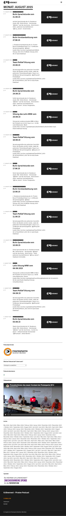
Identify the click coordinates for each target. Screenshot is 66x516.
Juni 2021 (21, 440)
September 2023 (38, 433)
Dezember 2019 (25, 442)
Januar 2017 (23, 452)
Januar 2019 (57, 444)
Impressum (6, 501)
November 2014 (18, 460)
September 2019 (55, 442)
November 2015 (30, 456)
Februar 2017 (14, 452)
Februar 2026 (29, 425)
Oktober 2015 (41, 456)
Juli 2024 (10, 431)
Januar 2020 (16, 442)
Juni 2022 (37, 437)
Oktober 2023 (29, 433)
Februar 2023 (33, 435)
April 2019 (34, 444)
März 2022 (57, 437)
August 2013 (31, 464)
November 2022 (8, 437)
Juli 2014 (55, 460)
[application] (33, 399)
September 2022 (28, 437)
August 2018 (48, 446)
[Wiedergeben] (5, 415)
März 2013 (7, 466)
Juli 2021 (14, 440)
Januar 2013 (23, 466)
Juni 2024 (17, 431)
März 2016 (52, 454)
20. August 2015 (8, 111)
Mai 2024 (23, 431)
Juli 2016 (25, 454)
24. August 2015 (8, 88)
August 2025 (28, 427)
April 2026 (13, 425)
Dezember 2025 (46, 425)
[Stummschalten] (58, 415)
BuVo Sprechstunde (18, 11)
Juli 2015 (10, 458)
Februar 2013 (15, 466)
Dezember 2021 (25, 439)
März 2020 (56, 440)
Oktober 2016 (52, 452)
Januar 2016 (11, 456)
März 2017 (7, 452)
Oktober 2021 (46, 439)
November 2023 (18, 433)
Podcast (15, 60)
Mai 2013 (51, 464)
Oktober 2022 (18, 437)
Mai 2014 (10, 462)
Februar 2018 (32, 448)
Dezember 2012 (32, 466)
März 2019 (41, 444)
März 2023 (24, 435)
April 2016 (45, 454)
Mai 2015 (23, 458)
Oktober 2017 (11, 450)
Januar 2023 (41, 435)
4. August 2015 (7, 288)
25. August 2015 (8, 60)
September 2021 (55, 439)
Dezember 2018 (8, 446)
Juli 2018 (55, 446)
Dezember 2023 (8, 433)
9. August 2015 (7, 263)
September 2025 (18, 427)
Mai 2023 (10, 435)
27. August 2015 (8, 35)
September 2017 (21, 450)
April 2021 (34, 440)
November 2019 (36, 442)
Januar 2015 (53, 458)
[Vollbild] (60, 415)
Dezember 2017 (50, 448)
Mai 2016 (38, 454)
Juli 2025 (35, 427)
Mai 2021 (27, 440)
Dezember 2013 (50, 462)
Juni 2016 (31, 454)
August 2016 (18, 454)
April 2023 (17, 435)
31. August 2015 (8, 11)
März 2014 (24, 462)
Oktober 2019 (46, 442)
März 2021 (41, 440)
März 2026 (20, 425)
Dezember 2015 (20, 456)
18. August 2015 (8, 134)
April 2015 (30, 458)
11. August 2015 (8, 211)
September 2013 (21, 464)
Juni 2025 (42, 427)
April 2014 (17, 462)
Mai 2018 (10, 448)
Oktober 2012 (53, 466)
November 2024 (29, 429)
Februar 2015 (45, 458)
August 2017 (30, 450)
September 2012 (8, 468)
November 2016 (42, 452)
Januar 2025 (20, 429)
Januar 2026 (37, 425)
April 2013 (58, 464)
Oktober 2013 (12, 464)
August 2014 (48, 460)
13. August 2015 (8, 186)
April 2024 (30, 431)
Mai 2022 (43, 437)
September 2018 (38, 446)
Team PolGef (16, 134)
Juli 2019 (14, 444)
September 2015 (50, 456)
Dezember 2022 (50, 435)
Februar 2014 (33, 462)
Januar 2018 (40, 448)
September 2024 (49, 429)
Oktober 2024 (39, 429)
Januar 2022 (16, 439)
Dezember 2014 (8, 460)
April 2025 (55, 427)
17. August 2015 (8, 163)
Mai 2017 (50, 450)
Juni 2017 (44, 450)
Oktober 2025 (8, 427)
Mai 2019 (27, 444)
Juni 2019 (21, 444)
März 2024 (38, 431)
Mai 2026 (6, 425)
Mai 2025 (48, 427)
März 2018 (24, 448)
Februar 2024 (46, 431)
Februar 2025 (11, 429)
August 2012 (18, 468)
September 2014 (38, 460)
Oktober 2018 (28, 446)
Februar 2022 (7, 439)
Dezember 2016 (32, 452)
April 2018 (17, 448)
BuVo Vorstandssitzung (19, 35)
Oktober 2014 (29, 460)
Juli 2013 (38, 464)
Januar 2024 (54, 431)
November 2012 (43, 466)
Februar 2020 (7, 442)
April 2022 (50, 437)
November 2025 (57, 425)
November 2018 (18, 446)
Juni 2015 (16, 458)
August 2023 (48, 433)
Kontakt (5, 504)
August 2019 (7, 444)
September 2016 (8, 454)
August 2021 (7, 440)
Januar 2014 (41, 462)
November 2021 (35, 439)
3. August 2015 (7, 316)
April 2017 (57, 450)
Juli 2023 (55, 433)
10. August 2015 (8, 240)
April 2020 (49, 440)
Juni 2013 (44, 464)
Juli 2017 (38, 450)
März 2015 (37, 458)
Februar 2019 (49, 444)
